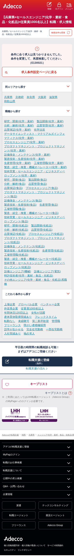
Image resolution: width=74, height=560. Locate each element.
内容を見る (37, 87)
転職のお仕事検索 (12, 462)
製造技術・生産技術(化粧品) (21, 250)
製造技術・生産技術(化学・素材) (24, 158)
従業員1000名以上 (32, 308)
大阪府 (42, 97)
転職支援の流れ (35, 368)
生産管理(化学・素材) (17, 163)
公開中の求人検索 (12, 478)
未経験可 (23, 321)
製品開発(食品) (37, 179)
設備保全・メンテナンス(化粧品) (24, 246)
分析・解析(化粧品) (16, 229)
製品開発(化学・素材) (50, 121)
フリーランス (12, 325)
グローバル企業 (27, 304)
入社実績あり (12, 333)
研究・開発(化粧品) (16, 225)
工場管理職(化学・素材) (49, 163)
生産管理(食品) (48, 204)
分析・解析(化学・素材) (19, 125)
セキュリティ (10, 550)
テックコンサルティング (55, 505)
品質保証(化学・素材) (17, 129)
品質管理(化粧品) (41, 229)
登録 (49, 9)
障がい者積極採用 (35, 325)
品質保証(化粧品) (14, 233)
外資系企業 (11, 308)
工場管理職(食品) (14, 208)
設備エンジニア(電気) (47, 271)
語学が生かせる (13, 329)
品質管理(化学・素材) (50, 125)
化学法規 (39, 129)
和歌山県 (9, 101)
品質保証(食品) (13, 188)
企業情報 (7, 494)
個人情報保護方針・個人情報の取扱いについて (24, 545)
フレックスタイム (46, 316)
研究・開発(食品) (14, 179)
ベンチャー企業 (50, 304)
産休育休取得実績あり (18, 316)
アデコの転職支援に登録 (16, 446)
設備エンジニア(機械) (17, 271)
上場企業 (9, 304)
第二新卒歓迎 (40, 321)
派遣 (18, 505)
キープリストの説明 (70, 393)
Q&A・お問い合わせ (13, 486)
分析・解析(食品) (14, 183)
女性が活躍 (38, 312)
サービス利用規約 (55, 545)
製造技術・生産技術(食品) (20, 204)
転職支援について (12, 470)
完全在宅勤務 (34, 329)
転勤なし (9, 321)
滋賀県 (53, 97)
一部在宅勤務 (54, 329)
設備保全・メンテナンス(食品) (23, 200)
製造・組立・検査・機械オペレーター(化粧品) (32, 258)
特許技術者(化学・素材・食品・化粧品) (28, 275)
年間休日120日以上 (16, 312)
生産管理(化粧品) (53, 250)
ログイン (59, 9)
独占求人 (29, 333)
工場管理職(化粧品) (16, 254)
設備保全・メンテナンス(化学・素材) (27, 154)
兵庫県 (8, 97)
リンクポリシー (25, 550)
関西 (24, 435)
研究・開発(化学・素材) (19, 121)
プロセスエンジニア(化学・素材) (24, 142)
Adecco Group (55, 525)
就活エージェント (55, 515)
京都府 (19, 97)
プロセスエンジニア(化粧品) (46, 233)
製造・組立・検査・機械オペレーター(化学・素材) (35, 167)
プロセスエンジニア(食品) (42, 188)
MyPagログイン (11, 454)
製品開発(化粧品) (41, 225)
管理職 (56, 321)
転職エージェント (18, 515)
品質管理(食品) (37, 183)
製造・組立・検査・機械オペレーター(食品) (31, 213)
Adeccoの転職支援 (10, 435)
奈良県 (31, 97)
